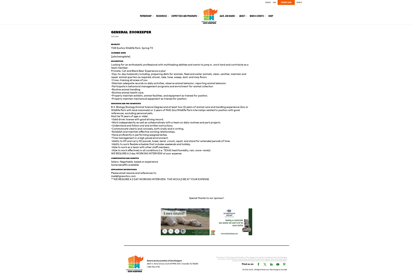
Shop (270, 16)
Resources (161, 16)
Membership (146, 16)
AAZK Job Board (227, 16)
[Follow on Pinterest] (284, 264)
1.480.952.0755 (153, 267)
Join (274, 2)
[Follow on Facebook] (258, 264)
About (242, 16)
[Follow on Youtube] (278, 264)
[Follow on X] (265, 264)
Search (268, 2)
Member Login (286, 2)
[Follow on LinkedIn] (271, 264)
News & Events (257, 16)
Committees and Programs (184, 16)
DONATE (299, 2)
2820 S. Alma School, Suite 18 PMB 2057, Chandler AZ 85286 (172, 263)
